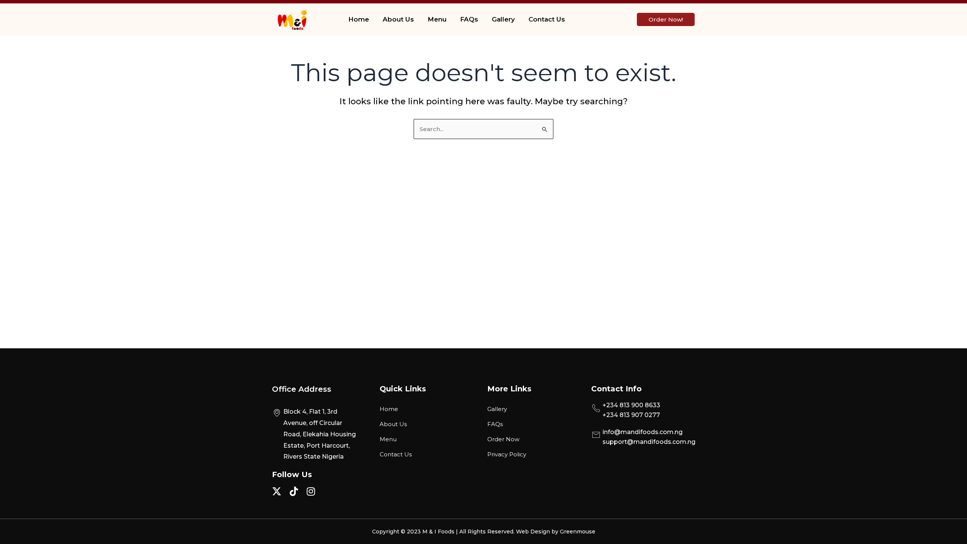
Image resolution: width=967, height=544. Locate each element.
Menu (437, 19)
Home (358, 19)
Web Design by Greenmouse (555, 531)
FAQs (469, 19)
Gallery (503, 19)
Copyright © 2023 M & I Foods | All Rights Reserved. (444, 531)
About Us (398, 19)
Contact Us (546, 19)
